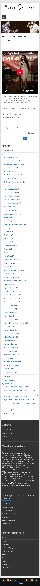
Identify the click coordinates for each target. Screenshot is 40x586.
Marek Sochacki (9, 192)
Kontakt (4, 440)
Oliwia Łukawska (6, 474)
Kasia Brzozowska (7, 465)
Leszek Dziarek (9, 309)
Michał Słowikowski (7, 470)
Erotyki (6, 228)
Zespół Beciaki (20, 485)
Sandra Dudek (30, 481)
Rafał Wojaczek (9, 206)
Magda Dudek (9, 185)
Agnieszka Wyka (17, 455)
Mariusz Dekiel (9, 330)
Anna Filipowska (9, 171)
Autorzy (4, 154)
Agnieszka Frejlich (7, 455)
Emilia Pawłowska (29, 459)
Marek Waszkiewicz (11, 196)
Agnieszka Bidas (9, 157)
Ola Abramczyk (24, 472)
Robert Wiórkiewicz (11, 365)
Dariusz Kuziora (9, 284)
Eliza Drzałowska (17, 459)
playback (15, 478)
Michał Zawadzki (24, 108)
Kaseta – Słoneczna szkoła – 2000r (16, 387)
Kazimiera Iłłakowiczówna (13, 182)
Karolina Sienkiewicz (11, 302)
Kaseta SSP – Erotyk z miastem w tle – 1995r (19, 396)
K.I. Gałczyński (9, 178)
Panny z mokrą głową (19, 474)
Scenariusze (8, 256)
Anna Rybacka (26, 457)
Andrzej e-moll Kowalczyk (13, 164)
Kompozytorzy (7, 264)
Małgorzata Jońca (10, 189)
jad (14, 461)
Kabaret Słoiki (16, 463)
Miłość (6, 238)
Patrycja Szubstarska (11, 203)
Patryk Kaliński (9, 351)
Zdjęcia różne (6, 410)
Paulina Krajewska (10, 355)
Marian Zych (8, 326)
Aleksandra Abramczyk (12, 161)
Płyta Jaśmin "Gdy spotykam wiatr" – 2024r (19, 400)
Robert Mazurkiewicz (11, 362)
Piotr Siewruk (8, 358)
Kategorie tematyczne (9, 214)
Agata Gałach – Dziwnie (13, 128)
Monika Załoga (9, 344)
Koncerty (5, 376)
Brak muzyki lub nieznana (13, 281)
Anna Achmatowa (10, 168)
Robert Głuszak (27, 479)
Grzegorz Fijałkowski (11, 291)
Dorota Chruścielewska (12, 175)
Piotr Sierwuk (6, 479)
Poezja (6, 249)
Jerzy (6, 114)
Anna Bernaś (5, 457)
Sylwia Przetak (5, 483)
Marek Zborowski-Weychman (14, 323)
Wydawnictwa (7, 384)
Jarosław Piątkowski (11, 295)
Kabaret (6, 231)
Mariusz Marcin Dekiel (12, 199)
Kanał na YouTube (7, 430)
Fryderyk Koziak (9, 288)
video (34, 108)
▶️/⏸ (9, 580)
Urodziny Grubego (8, 380)
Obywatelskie (9, 245)
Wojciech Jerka (9, 372)
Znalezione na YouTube (12, 117)
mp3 (4, 472)
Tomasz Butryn (9, 369)
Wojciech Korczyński (8, 485)
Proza (6, 252)
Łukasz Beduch (9, 312)
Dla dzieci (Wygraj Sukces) (13, 224)
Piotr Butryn (28, 476)
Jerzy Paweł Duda (6, 463)
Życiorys (4, 436)
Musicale (7, 242)
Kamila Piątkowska (28, 463)
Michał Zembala (9, 340)
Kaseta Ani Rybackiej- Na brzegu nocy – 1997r (20, 390)
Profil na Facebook (7, 433)
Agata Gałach (10, 108)
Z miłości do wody (10, 259)
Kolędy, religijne (9, 235)
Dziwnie (32, 133)
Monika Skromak (31, 470)
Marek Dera (8, 316)
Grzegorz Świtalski (7, 461)
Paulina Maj (20, 476)
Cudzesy (7, 221)
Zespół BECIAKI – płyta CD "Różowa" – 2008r (20, 403)
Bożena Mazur (6, 459)
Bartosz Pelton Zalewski (12, 277)
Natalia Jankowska (13, 472)
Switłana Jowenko (10, 210)
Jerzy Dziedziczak (10, 298)
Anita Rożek (8, 274)
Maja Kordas (24, 465)
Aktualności (6, 151)
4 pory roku (8, 217)
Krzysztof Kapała (10, 305)
